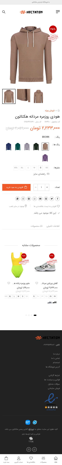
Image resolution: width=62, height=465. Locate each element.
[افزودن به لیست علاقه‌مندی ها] (37, 283)
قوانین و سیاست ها (52, 379)
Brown (45, 137)
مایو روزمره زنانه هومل (20, 283)
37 (50, 296)
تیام (23, 434)
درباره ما (56, 354)
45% (53, 29)
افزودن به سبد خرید (14, 187)
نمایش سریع (45, 276)
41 (33, 296)
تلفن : (57, 344)
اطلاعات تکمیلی (52, 226)
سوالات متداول (54, 384)
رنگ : (57, 137)
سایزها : (56, 167)
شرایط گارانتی (54, 375)
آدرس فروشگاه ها (53, 366)
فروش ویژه (49, 110)
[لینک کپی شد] (17, 198)
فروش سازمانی (54, 388)
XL (10, 296)
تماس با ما (55, 358)
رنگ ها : (56, 144)
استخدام (56, 362)
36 (55, 296)
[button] (35, 315)
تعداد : (57, 187)
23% (51, 256)
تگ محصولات (36, 226)
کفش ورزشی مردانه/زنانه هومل (44, 283)
